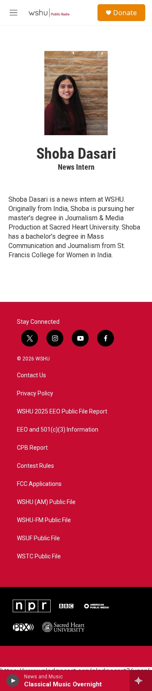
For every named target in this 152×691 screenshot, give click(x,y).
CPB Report (32, 448)
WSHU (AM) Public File (46, 502)
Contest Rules (35, 466)
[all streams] (141, 680)
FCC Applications (39, 484)
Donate (125, 12)
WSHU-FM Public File (44, 520)
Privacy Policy (35, 393)
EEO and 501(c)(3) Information (57, 430)
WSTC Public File (39, 556)
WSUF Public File (38, 538)
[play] (13, 680)
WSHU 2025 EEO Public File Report (62, 411)
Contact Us (31, 375)
